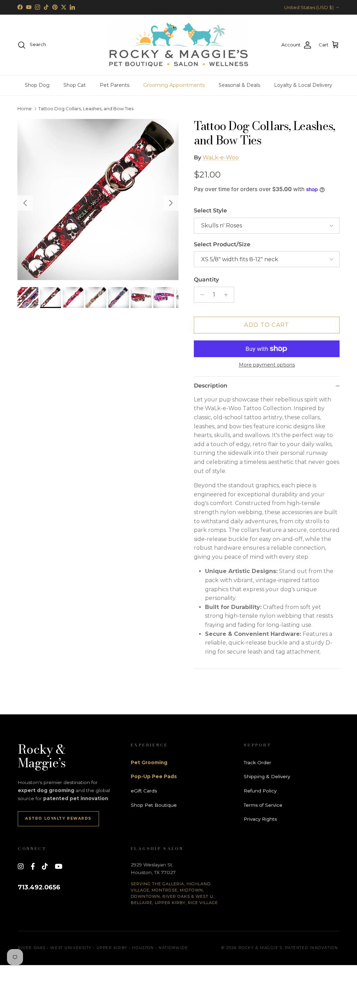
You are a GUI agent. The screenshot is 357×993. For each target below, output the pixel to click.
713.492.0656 (39, 887)
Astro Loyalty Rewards (58, 818)
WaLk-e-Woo (221, 157)
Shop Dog (37, 85)
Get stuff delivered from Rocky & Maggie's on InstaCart (178, 8)
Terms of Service (263, 805)
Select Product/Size (222, 244)
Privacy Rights (260, 819)
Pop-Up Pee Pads (154, 776)
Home (24, 109)
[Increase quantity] (228, 294)
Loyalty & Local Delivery (303, 85)
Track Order (257, 762)
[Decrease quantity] (200, 294)
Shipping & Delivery (267, 776)
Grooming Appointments (174, 85)
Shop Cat (74, 85)
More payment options (267, 365)
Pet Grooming (149, 762)
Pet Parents (114, 85)
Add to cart (266, 325)
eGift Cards (144, 790)
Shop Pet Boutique (154, 805)
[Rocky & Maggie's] (178, 45)
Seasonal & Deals (239, 85)
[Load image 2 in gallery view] (97, 199)
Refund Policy (260, 790)
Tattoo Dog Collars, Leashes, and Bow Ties (86, 109)
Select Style (210, 210)
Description (210, 385)
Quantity (206, 279)
